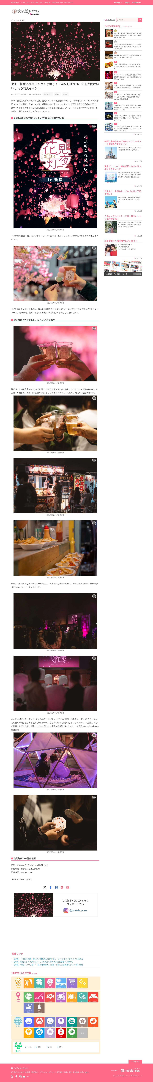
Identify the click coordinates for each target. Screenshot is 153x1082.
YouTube (24, 1076)
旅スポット (111, 20)
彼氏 (39, 1047)
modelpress (136, 2)
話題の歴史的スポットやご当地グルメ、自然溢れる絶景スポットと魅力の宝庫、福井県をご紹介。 (129, 225)
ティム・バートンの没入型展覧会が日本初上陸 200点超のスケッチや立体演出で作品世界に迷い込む (127, 77)
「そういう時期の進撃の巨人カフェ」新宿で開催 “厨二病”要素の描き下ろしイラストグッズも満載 (127, 46)
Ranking (117, 2)
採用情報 (59, 1072)
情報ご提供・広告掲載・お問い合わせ (76, 1072)
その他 (82, 1033)
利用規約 (35, 1072)
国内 (65, 94)
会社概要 (27, 1072)
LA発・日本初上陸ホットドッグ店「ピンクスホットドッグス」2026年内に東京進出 (127, 66)
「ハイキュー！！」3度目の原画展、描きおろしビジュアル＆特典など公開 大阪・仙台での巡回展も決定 (127, 97)
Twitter (12, 1076)
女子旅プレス (15, 20)
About (127, 2)
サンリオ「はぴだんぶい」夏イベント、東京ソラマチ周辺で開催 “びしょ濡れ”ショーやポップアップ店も (127, 128)
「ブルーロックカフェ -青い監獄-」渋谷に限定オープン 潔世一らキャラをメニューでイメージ (127, 118)
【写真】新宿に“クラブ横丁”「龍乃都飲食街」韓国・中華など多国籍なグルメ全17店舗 (48, 965)
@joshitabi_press (77, 910)
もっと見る (138, 134)
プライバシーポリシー (47, 1072)
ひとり (29, 1047)
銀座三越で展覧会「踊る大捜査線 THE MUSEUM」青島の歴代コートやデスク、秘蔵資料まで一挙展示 (127, 35)
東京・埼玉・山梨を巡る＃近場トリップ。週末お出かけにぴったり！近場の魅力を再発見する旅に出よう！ (129, 175)
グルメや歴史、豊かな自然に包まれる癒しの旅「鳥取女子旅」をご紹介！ (129, 200)
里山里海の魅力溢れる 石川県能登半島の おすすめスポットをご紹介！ (127, 247)
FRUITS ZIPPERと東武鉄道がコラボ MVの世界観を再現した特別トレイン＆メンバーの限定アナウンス (128, 107)
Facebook (16, 1076)
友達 (50, 1047)
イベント (48, 94)
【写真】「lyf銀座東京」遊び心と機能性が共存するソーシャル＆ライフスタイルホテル (48, 959)
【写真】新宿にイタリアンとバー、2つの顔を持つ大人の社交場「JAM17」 (43, 962)
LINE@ (28, 1076)
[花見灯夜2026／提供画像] (55, 176)
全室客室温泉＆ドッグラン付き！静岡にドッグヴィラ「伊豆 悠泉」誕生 (127, 56)
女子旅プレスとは (16, 1072)
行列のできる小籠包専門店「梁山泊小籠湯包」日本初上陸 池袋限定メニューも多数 (127, 86)
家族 (60, 1047)
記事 (106, 20)
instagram (20, 1076)
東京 (23, 20)
